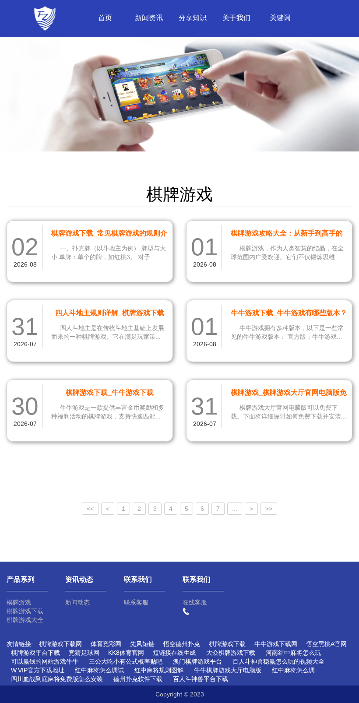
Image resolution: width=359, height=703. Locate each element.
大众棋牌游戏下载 (230, 652)
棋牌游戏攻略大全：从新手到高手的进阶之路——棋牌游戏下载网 (287, 234)
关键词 (280, 17)
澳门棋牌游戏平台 (197, 661)
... (234, 508)
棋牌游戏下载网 (60, 643)
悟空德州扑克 (181, 643)
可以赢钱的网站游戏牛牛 (44, 661)
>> (268, 508)
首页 (105, 17)
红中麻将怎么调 (293, 670)
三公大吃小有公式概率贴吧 (125, 661)
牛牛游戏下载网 (275, 643)
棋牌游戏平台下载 (35, 652)
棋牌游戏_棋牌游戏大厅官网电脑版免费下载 (289, 394)
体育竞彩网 (106, 643)
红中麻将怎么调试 (99, 670)
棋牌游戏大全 (25, 619)
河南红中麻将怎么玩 (293, 652)
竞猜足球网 (84, 652)
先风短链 (142, 643)
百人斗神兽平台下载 (200, 678)
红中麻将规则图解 (158, 670)
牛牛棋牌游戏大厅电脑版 (227, 670)
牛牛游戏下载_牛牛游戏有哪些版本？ (289, 312)
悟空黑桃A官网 (326, 643)
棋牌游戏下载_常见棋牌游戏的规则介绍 (109, 234)
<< (90, 508)
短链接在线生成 (174, 652)
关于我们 (236, 17)
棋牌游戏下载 (25, 611)
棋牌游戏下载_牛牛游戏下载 (110, 392)
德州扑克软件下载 (137, 678)
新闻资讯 (149, 17)
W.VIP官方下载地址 (37, 670)
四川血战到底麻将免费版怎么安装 (57, 678)
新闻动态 (77, 602)
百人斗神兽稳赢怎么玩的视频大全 (278, 661)
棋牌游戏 (19, 602)
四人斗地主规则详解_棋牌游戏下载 (109, 312)
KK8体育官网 (126, 652)
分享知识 (193, 17)
